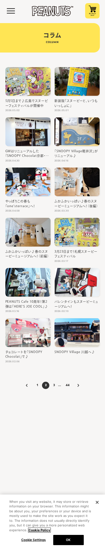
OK (68, 540)
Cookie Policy (39, 530)
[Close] (97, 502)
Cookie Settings (33, 540)
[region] (52, 522)
